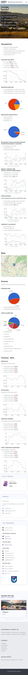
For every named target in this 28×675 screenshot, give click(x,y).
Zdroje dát (3, 647)
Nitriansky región (8, 544)
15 (21, 619)
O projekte (3, 643)
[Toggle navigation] (26, 2)
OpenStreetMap (19, 276)
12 (18, 619)
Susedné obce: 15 (9, 559)
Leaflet (14, 276)
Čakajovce (5, 612)
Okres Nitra (7, 536)
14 (20, 619)
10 (16, 619)
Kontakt (3, 650)
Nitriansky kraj (8, 538)
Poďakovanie (4, 645)
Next (24, 609)
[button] (14, 264)
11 (17, 619)
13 (19, 619)
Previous (3, 609)
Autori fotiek (4, 649)
